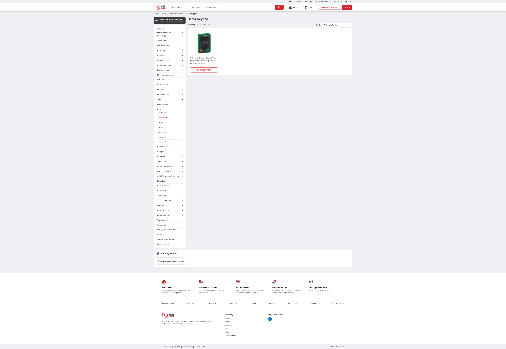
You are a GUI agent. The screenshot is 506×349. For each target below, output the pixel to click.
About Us (228, 318)
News (299, 2)
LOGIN (347, 7)
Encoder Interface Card (165, 171)
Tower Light (161, 41)
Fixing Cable (161, 181)
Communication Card (165, 166)
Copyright (177, 347)
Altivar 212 (162, 127)
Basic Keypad (164, 117)
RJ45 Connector (163, 85)
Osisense (160, 205)
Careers (227, 329)
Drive (181, 14)
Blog (291, 2)
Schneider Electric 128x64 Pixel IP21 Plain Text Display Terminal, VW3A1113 (203, 60)
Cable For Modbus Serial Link (168, 176)
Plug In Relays (162, 104)
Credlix (253, 304)
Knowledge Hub (322, 2)
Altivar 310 (162, 132)
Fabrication (191, 304)
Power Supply (162, 36)
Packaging (233, 304)
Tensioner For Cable (164, 201)
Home (156, 14)
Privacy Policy (188, 347)
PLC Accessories (163, 46)
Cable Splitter (162, 191)
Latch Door (161, 50)
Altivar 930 (162, 113)
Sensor (159, 99)
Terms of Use (167, 347)
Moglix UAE (314, 304)
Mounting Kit (161, 90)
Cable (159, 235)
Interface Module (163, 244)
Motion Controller (163, 215)
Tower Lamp (161, 196)
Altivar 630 (162, 142)
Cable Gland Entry (164, 210)
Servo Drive (161, 161)
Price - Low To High (331, 25)
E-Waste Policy (199, 347)
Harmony (160, 55)
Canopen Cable (163, 60)
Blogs (227, 332)
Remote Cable (162, 147)
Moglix (271, 304)
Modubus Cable (163, 94)
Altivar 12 (162, 122)
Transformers (162, 220)
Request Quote (204, 70)
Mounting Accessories (165, 75)
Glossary (308, 2)
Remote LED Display (164, 65)
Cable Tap (161, 157)
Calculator (335, 2)
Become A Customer (329, 7)
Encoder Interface (163, 70)
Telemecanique (162, 225)
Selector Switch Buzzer (165, 240)
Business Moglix (168, 304)
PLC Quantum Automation (166, 230)
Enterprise (212, 304)
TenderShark (292, 304)
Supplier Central (338, 304)
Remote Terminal (163, 186)
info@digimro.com (323, 291)
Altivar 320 (162, 137)
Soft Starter (161, 80)
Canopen (160, 152)
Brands (227, 322)
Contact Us (348, 2)
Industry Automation (169, 14)
